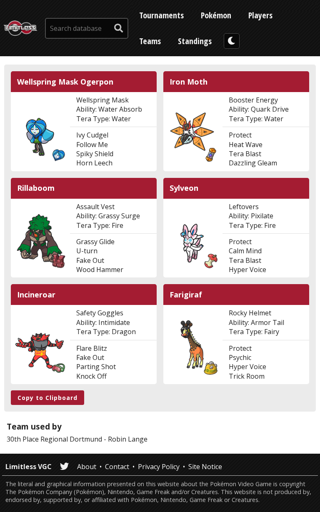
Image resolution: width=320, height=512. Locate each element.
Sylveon (184, 188)
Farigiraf (186, 294)
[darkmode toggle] (232, 41)
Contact (117, 466)
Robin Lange (128, 439)
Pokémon (216, 15)
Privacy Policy (159, 466)
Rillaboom (36, 188)
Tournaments (161, 15)
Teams (150, 41)
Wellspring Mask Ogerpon (65, 81)
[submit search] (119, 28)
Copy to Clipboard (48, 398)
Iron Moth (189, 81)
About (86, 466)
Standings (195, 41)
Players (260, 15)
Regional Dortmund (71, 439)
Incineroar (36, 294)
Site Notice (205, 466)
